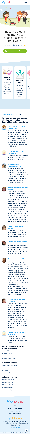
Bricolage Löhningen (8, 390)
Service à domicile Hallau (9, 370)
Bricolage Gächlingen (8, 379)
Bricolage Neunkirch (7, 382)
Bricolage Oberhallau (8, 353)
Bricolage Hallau (6, 373)
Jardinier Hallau (6, 368)
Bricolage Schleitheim (8, 387)
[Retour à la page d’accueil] (8, 2)
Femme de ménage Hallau (9, 365)
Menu (25, 2)
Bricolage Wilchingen (8, 351)
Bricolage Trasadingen (8, 358)
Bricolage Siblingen (7, 384)
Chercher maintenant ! (16, 51)
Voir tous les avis (15, 427)
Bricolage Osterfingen (8, 356)
